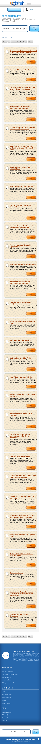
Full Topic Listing (7, 695)
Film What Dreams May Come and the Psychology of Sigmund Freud (22, 226)
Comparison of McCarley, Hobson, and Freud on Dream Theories (23, 476)
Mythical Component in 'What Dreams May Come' (22, 395)
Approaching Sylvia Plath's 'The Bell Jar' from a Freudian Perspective (22, 516)
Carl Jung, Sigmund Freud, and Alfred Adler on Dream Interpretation (23, 88)
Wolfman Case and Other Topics (20, 358)
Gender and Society (16, 573)
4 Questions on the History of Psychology (19, 615)
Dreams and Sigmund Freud (19, 70)
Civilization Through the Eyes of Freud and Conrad (23, 497)
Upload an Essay (6, 697)
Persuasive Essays (7, 680)
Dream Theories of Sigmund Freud (21, 186)
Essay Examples (6, 677)
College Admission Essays (9, 683)
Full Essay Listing (7, 692)
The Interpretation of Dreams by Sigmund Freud (20, 206)
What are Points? (7, 712)
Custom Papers (6, 703)
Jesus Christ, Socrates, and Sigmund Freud (22, 535)
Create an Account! (14, 10)
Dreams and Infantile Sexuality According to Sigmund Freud (20, 282)
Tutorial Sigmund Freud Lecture (20, 340)
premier (31, 62)
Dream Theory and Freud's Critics (21, 377)
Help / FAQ (5, 715)
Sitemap (4, 700)
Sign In (31, 10)
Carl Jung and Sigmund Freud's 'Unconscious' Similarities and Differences (20, 436)
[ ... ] (32, 41)
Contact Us (5, 718)
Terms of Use (5, 721)
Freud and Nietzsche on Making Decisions (20, 303)
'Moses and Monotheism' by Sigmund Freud (22, 322)
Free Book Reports (7, 671)
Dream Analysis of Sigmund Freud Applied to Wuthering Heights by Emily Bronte (23, 148)
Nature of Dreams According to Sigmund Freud (20, 168)
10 (29, 41)
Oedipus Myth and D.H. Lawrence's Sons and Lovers (21, 554)
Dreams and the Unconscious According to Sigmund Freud (20, 107)
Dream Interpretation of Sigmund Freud (23, 264)
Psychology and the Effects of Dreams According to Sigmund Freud (22, 128)
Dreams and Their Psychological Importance (21, 414)
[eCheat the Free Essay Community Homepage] (17, 3)
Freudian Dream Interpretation (20, 457)
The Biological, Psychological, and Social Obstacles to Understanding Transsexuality (21, 593)
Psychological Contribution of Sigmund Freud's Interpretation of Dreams (23, 51)
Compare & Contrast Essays (10, 674)
